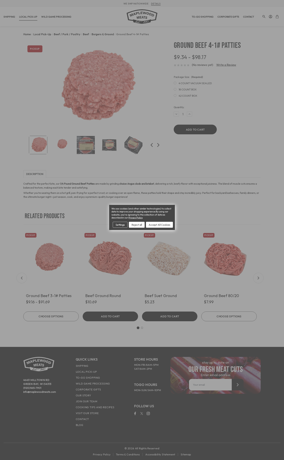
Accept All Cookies (159, 224)
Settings (120, 224)
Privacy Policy (135, 217)
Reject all (136, 224)
